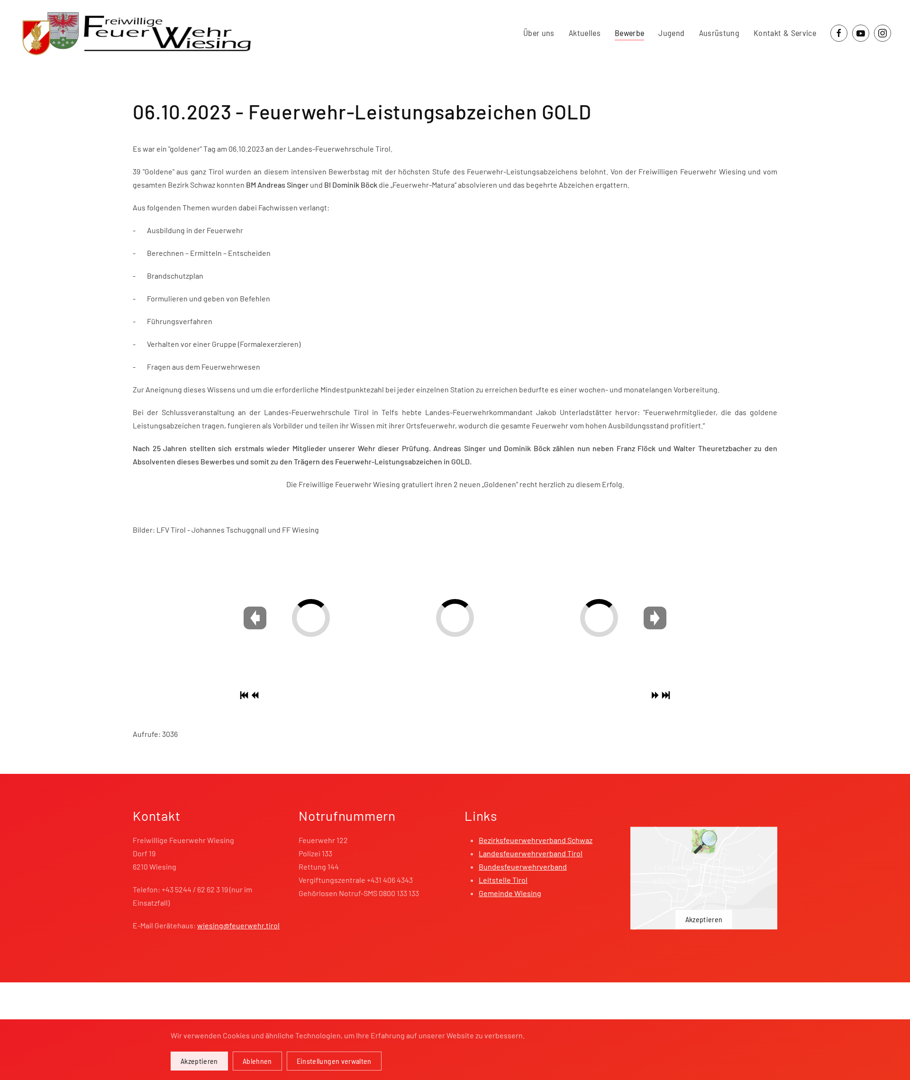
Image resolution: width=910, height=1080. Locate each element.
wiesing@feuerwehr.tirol (238, 925)
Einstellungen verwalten (334, 1060)
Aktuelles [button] (585, 32)
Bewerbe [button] (629, 32)
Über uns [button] (539, 32)
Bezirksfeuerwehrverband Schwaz (535, 839)
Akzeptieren (704, 919)
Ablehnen (257, 1060)
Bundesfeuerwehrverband (523, 866)
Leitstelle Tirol (503, 879)
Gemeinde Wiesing (510, 893)
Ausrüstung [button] (719, 32)
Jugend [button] (671, 32)
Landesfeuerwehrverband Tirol (530, 853)
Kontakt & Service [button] (785, 32)
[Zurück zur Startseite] (136, 33)
